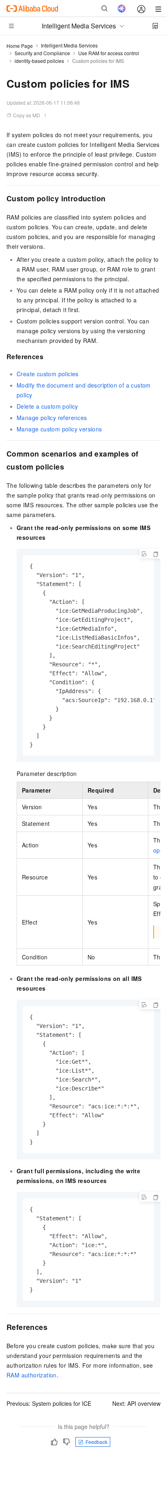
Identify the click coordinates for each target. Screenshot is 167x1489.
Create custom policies (48, 374)
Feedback (96, 1441)
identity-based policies (39, 60)
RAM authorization (31, 1375)
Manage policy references (52, 418)
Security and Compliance (42, 53)
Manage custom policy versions (59, 429)
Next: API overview (136, 1403)
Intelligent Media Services (69, 45)
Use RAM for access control (108, 53)
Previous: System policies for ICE (48, 1403)
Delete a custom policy (47, 406)
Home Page (19, 45)
